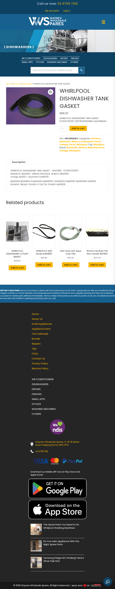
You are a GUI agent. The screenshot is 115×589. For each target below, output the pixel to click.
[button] (50, 92)
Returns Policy (40, 368)
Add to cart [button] (17, 268)
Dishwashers (50, 58)
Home (9, 83)
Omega (64, 144)
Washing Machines (57, 62)
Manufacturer (96, 147)
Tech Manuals (40, 334)
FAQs (35, 353)
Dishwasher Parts (91, 141)
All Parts (95, 138)
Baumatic (27, 83)
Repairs (36, 343)
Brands (17, 83)
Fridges (75, 58)
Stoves (40, 62)
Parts (72, 144)
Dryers (64, 58)
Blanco (76, 141)
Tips (34, 348)
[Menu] (103, 22)
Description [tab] (18, 162)
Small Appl (27, 62)
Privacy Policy (40, 363)
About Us (37, 319)
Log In (66, 10)
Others (74, 62)
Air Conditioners (31, 58)
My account (52, 10)
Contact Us (38, 358)
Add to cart (78, 128)
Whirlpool (81, 144)
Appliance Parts (41, 329)
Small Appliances (42, 324)
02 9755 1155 (68, 4)
